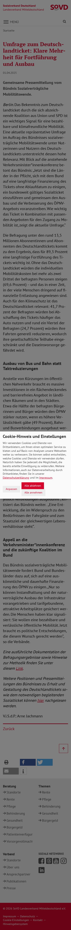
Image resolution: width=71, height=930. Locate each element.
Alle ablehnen (32, 485)
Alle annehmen (33, 492)
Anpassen (11, 489)
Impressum (45, 477)
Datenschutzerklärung (16, 477)
